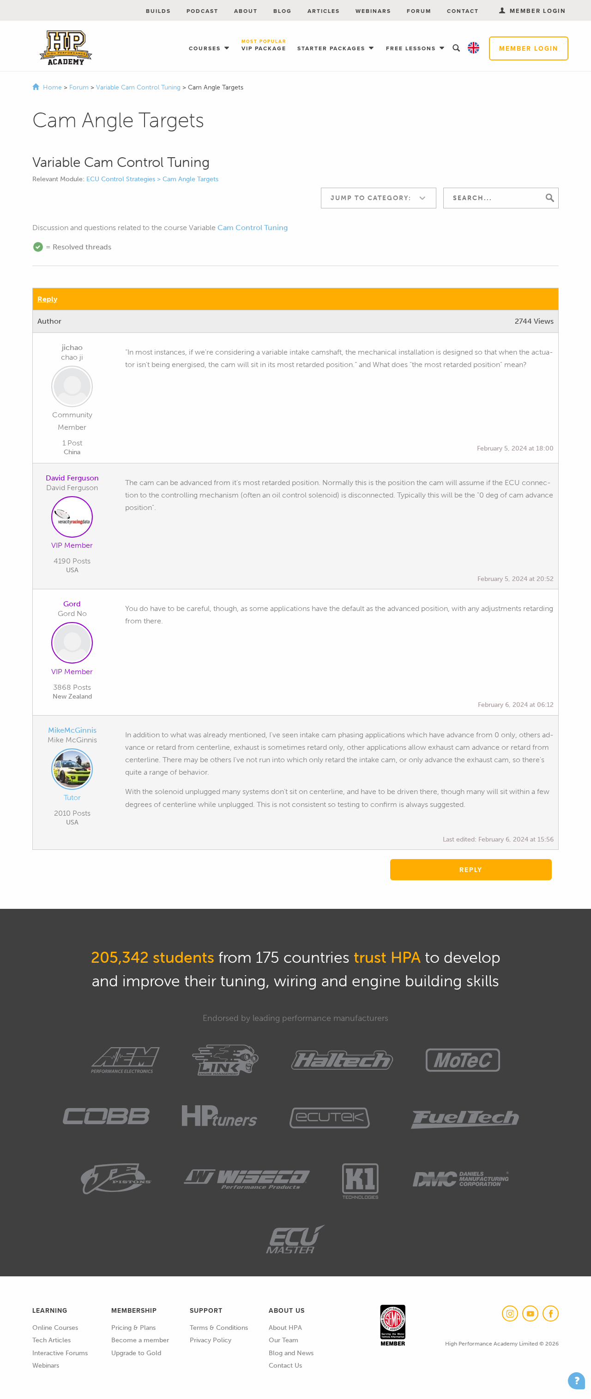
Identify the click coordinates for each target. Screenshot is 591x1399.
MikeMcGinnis (72, 730)
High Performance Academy (65, 48)
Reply (47, 299)
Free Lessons (412, 48)
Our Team (283, 1340)
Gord (72, 603)
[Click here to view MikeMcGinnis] (72, 771)
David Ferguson (72, 478)
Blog (282, 11)
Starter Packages (332, 48)
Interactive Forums (60, 1353)
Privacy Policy (210, 1340)
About (246, 11)
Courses (206, 48)
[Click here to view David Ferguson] (72, 518)
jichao (72, 347)
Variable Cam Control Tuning (139, 87)
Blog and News (291, 1353)
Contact (463, 11)
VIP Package (263, 45)
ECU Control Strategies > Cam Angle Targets (152, 179)
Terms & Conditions (219, 1328)
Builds (158, 11)
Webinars (373, 11)
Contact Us (285, 1365)
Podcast (202, 11)
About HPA (285, 1328)
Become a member (140, 1340)
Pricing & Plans (133, 1328)
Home (52, 87)
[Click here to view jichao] (72, 388)
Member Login (528, 48)
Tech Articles (51, 1340)
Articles (324, 11)
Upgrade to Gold (136, 1353)
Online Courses (55, 1328)
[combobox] (378, 198)
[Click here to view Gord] (72, 644)
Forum (419, 11)
